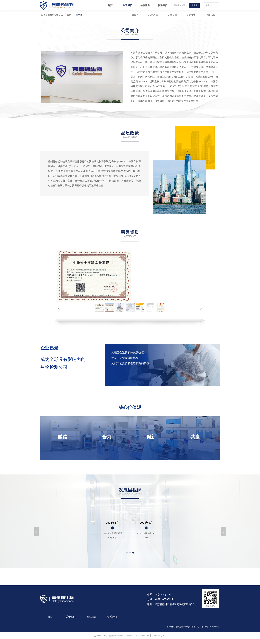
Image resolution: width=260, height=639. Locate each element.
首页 (69, 15)
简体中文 (209, 5)
